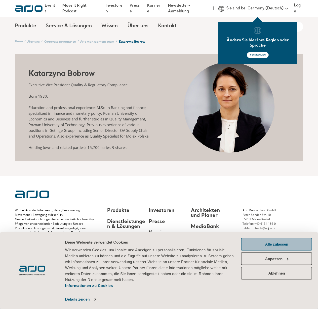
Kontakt (167, 26)
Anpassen (273, 258)
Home (19, 41)
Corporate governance (60, 41)
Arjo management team (97, 41)
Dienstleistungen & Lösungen (126, 224)
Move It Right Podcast (74, 8)
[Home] (28, 8)
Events (50, 8)
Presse (135, 8)
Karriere (153, 8)
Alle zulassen (276, 244)
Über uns (33, 41)
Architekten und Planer (205, 213)
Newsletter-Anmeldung (179, 8)
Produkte (118, 210)
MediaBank (205, 227)
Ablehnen (276, 273)
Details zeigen (77, 299)
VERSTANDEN (258, 55)
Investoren (114, 8)
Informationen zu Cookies (89, 285)
